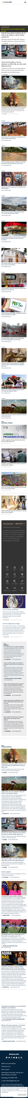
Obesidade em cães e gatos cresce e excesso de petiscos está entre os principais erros (13, 108)
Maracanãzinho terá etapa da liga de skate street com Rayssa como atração (14, 718)
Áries (7, 570)
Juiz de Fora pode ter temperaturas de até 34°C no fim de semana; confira (12, 212)
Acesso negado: (6, 872)
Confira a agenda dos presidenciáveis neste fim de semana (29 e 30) (13, 440)
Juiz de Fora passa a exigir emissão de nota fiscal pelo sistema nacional (14, 314)
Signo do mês (19, 523)
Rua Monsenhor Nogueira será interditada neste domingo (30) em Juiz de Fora (12, 339)
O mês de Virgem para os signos (11, 623)
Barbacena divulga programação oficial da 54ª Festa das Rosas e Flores (12, 390)
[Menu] (25, 2)
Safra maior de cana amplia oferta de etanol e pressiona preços (12, 792)
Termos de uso (5, 1066)
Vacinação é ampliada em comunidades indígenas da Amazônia (13, 1007)
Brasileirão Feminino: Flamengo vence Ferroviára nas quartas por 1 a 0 (13, 935)
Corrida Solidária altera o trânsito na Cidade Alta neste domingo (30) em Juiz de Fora (13, 162)
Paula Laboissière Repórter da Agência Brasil (14, 1019)
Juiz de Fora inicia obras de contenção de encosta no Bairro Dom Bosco (13, 137)
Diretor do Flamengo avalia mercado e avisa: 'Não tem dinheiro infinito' (14, 684)
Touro (14, 570)
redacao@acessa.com (12, 1081)
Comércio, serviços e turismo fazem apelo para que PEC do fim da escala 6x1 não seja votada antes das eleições (13, 968)
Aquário (14, 590)
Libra (7, 583)
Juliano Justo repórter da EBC (10, 945)
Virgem (22, 576)
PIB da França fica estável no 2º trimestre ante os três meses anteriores (13, 1026)
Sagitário (22, 583)
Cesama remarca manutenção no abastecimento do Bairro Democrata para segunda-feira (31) (13, 365)
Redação (5, 43)
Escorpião (15, 583)
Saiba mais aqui (4, 1092)
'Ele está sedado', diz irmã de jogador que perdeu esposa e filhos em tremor (14, 647)
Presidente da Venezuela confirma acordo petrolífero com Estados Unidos (13, 897)
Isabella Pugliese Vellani (9, 1041)
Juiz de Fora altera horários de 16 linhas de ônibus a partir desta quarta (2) (13, 35)
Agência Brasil (6, 915)
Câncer (7, 576)
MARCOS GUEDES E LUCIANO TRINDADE (13, 678)
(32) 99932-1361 (12, 1078)
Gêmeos (22, 570)
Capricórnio (7, 590)
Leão (14, 576)
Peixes (22, 590)
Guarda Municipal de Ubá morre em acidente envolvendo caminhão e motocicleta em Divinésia (13, 238)
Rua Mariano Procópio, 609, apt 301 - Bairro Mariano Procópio (12, 1074)
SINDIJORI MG (6, 813)
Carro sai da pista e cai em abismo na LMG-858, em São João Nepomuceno (13, 64)
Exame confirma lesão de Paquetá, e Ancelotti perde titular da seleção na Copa (14, 664)
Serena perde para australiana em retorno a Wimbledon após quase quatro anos (14, 702)
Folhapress (8, 659)
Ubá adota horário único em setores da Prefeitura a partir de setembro (14, 264)
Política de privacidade (8, 1063)
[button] (22, 1094)
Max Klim (6, 620)
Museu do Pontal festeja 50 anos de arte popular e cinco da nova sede (14, 487)
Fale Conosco (5, 1069)
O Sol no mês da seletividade (10, 609)
